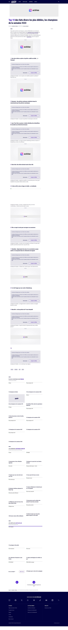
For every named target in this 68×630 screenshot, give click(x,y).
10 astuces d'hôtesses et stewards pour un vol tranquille (34, 487)
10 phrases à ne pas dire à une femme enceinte (33, 462)
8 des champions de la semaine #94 (16, 404)
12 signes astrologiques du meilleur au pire (34, 558)
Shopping (31, 1)
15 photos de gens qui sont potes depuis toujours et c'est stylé (33, 514)
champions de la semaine (32, 32)
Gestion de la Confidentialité (32, 612)
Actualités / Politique (15, 26)
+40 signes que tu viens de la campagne (34, 571)
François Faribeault (25, 26)
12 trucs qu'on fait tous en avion (32, 475)
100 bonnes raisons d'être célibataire (16, 516)
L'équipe (10, 612)
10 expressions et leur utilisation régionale (15, 462)
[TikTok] (40, 600)
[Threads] (28, 600)
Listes (19, 1)
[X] (21, 600)
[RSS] (58, 600)
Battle (36, 1)
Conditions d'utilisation (31, 607)
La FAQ (10, 614)
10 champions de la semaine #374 (33, 429)
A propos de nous (11, 610)
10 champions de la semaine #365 (15, 441)
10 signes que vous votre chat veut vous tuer (16, 475)
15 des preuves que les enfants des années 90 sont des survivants (33, 501)
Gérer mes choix (25, 72)
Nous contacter (11, 619)
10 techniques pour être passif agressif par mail (34, 585)
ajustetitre (29, 36)
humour (12, 369)
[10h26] (14, 1)
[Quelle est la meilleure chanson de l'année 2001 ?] (17, 582)
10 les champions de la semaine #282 (33, 392)
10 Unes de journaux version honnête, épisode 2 (16, 416)
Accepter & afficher (34, 72)
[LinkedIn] (52, 600)
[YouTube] (46, 600)
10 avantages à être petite (14, 545)
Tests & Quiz (25, 1)
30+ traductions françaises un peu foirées (15, 558)
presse (23, 369)
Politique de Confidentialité (32, 610)
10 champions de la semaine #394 (33, 417)
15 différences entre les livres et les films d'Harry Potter (16, 502)
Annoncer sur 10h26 (48, 607)
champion (16, 369)
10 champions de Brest (13, 392)
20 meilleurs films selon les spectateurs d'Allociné (34, 404)
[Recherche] (58, 2)
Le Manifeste (11, 616)
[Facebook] (15, 600)
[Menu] (9, 2)
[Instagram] (9, 600)
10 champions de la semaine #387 (15, 429)
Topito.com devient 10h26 (13, 607)
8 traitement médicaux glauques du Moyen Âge (16, 489)
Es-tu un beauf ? (12, 571)
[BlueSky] (34, 600)
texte (19, 369)
